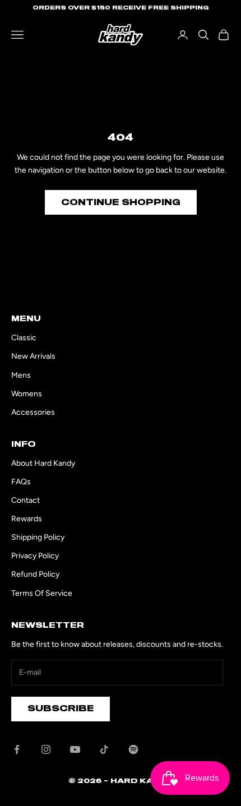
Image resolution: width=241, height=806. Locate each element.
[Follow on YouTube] (75, 749)
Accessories (33, 412)
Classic (23, 337)
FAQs (21, 482)
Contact (25, 500)
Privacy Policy (35, 556)
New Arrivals (33, 356)
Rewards (26, 519)
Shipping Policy (37, 537)
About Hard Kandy (43, 463)
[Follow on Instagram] (46, 749)
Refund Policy (35, 574)
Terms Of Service (41, 593)
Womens (26, 394)
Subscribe (60, 708)
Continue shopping (120, 202)
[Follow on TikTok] (104, 749)
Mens (21, 375)
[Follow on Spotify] (133, 749)
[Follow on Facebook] (16, 749)
